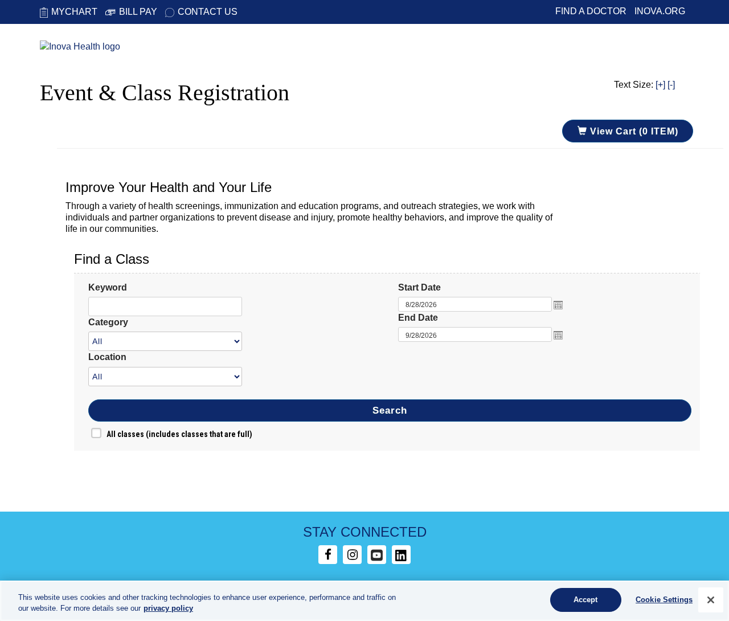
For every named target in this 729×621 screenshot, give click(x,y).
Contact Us (207, 12)
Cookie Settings (664, 599)
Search (389, 410)
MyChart (74, 12)
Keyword (107, 287)
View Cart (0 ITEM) (632, 131)
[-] (671, 84)
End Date (418, 317)
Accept (586, 599)
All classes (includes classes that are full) (179, 434)
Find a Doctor (590, 11)
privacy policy (168, 608)
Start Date (419, 287)
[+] (660, 84)
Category (108, 322)
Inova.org (659, 11)
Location (107, 357)
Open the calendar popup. (558, 305)
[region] (364, 601)
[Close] (710, 599)
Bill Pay (138, 12)
